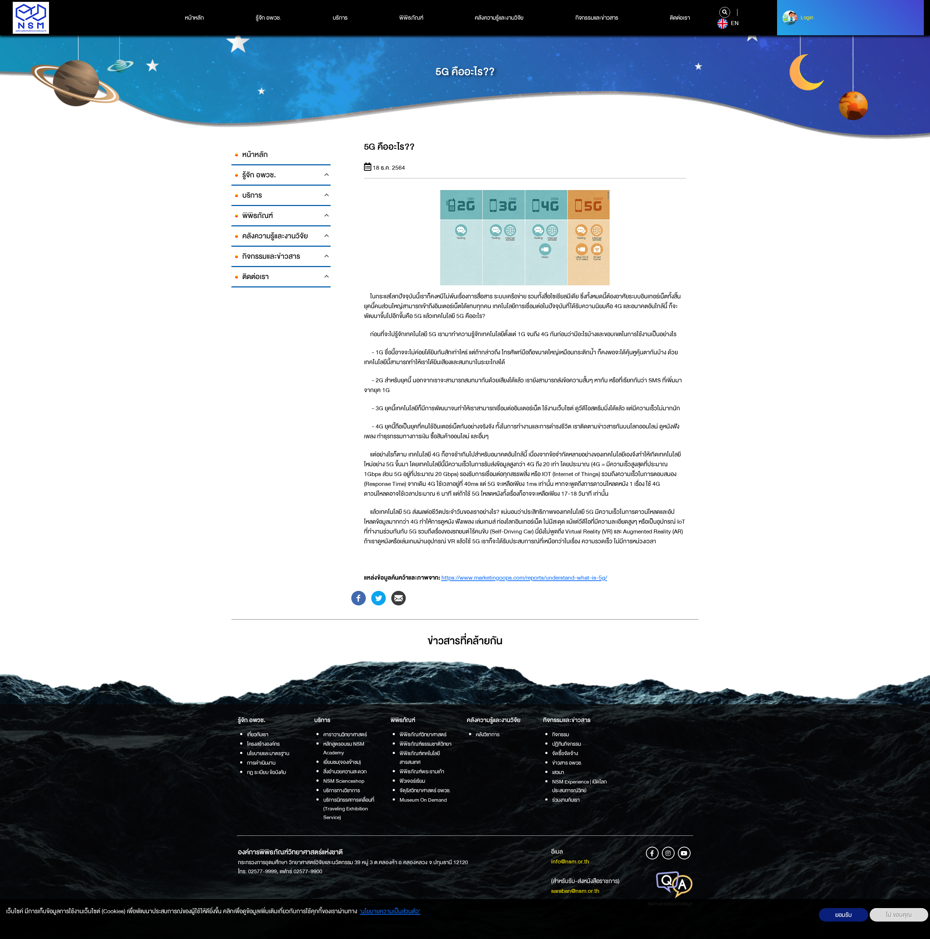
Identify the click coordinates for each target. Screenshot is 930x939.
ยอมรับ (843, 915)
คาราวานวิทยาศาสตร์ (345, 734)
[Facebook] (358, 598)
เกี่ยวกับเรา (257, 734)
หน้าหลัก (194, 18)
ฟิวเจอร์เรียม (412, 781)
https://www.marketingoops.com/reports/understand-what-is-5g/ (524, 578)
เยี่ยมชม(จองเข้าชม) (342, 762)
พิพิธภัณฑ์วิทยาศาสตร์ (423, 734)
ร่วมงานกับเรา (566, 799)
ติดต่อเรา (680, 18)
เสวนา (558, 772)
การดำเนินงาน (261, 762)
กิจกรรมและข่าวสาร (596, 18)
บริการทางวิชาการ (341, 790)
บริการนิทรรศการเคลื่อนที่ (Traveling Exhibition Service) (348, 808)
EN (734, 23)
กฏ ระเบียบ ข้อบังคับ (266, 772)
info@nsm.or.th (570, 861)
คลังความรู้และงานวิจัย (499, 18)
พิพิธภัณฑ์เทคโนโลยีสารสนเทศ (420, 757)
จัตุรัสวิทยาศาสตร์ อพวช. (425, 790)
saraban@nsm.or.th (575, 891)
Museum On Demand (423, 799)
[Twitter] (378, 598)
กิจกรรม (560, 734)
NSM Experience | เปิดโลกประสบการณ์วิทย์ (579, 786)
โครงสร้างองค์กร (263, 743)
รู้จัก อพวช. (268, 18)
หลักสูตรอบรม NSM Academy (343, 748)
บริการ (340, 18)
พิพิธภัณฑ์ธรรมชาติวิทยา (426, 743)
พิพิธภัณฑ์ (411, 18)
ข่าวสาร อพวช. (567, 762)
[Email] (398, 598)
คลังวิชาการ (488, 734)
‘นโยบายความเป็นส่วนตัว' (390, 911)
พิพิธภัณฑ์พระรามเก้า (422, 771)
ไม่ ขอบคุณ (899, 915)
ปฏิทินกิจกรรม (566, 743)
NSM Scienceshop (343, 781)
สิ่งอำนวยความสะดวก (345, 771)
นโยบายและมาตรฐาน (268, 753)
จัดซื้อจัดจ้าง (565, 753)
